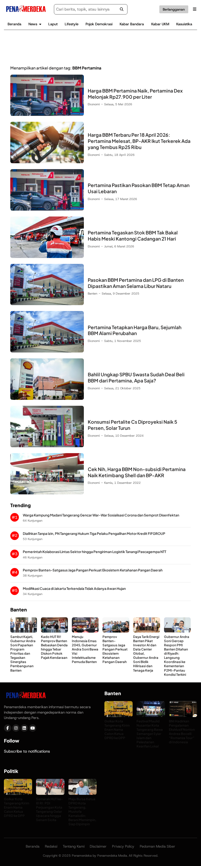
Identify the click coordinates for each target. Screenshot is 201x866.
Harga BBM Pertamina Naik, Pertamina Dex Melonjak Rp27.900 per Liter (135, 94)
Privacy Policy (123, 846)
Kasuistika (184, 24)
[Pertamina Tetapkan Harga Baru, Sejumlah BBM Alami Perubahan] (47, 351)
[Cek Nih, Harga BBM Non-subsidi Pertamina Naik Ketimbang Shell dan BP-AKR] (47, 493)
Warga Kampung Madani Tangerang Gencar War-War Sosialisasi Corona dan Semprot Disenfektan (101, 515)
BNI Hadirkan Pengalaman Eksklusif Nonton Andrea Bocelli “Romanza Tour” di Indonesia (182, 731)
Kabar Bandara (132, 24)
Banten (92, 293)
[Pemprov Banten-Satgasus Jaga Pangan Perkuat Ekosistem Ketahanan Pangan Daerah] (115, 631)
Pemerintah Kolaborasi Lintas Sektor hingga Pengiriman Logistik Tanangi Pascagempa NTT (94, 552)
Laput (53, 24)
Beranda (14, 24)
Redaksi (51, 846)
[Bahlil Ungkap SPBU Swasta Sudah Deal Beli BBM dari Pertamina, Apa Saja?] (47, 398)
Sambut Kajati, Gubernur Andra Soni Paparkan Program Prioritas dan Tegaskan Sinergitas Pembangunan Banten (23, 653)
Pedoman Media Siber (157, 846)
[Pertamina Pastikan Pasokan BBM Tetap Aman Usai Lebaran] (47, 209)
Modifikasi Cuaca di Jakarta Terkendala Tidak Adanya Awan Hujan (74, 588)
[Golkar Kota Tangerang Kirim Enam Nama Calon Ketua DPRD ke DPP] (118, 715)
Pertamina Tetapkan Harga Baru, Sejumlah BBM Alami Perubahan (134, 330)
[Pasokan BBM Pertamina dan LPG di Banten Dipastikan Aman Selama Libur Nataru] (47, 303)
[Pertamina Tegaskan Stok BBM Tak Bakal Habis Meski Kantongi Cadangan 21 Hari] (47, 256)
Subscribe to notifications (27, 751)
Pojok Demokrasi (99, 24)
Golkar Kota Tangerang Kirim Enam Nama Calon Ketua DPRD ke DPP (117, 729)
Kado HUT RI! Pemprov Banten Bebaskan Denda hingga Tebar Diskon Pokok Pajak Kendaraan (54, 647)
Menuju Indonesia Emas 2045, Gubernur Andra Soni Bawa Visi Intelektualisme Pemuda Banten (85, 649)
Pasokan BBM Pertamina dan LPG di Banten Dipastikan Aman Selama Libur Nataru (136, 283)
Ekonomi (94, 104)
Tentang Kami (74, 846)
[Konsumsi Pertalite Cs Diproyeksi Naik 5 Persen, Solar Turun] (47, 445)
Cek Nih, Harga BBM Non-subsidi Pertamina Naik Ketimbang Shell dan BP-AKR (137, 472)
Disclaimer (98, 846)
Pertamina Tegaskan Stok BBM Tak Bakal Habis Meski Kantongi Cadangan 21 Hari (133, 236)
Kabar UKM (160, 24)
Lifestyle (71, 24)
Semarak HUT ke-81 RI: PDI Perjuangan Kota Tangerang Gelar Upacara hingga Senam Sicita (49, 809)
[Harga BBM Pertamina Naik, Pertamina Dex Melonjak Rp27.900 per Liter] (47, 114)
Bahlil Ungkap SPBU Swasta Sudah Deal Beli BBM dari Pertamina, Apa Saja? (136, 377)
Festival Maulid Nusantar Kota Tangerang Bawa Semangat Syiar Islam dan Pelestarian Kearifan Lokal (150, 733)
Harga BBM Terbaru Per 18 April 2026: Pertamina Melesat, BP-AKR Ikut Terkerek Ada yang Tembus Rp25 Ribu (139, 141)
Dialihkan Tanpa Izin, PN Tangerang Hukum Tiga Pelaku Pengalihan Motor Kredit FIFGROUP (94, 533)
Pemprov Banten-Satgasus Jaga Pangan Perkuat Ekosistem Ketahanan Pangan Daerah (93, 570)
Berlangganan (174, 9)
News (32, 24)
